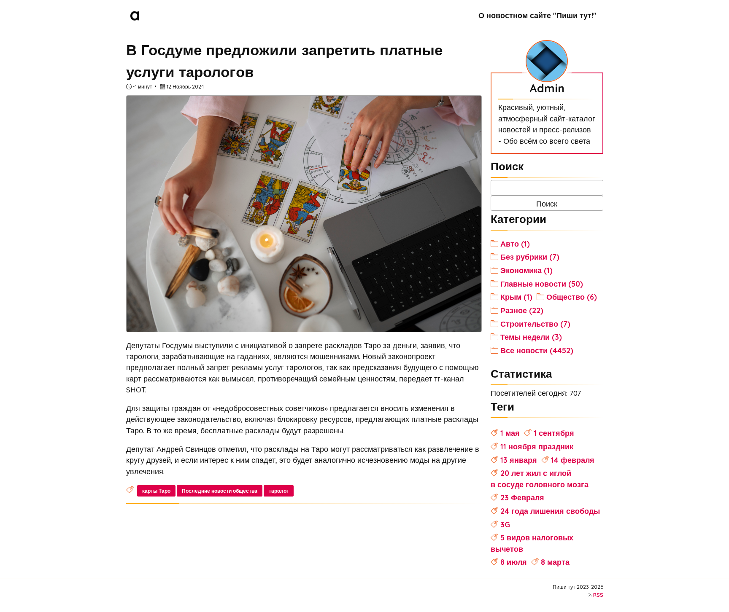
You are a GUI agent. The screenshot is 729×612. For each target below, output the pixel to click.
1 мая (510, 433)
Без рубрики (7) (529, 256)
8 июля (513, 561)
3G (505, 524)
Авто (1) (515, 243)
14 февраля (572, 459)
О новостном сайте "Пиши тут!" (537, 15)
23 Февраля (522, 497)
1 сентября (554, 433)
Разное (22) (521, 310)
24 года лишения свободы (550, 510)
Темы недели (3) (531, 336)
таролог (279, 491)
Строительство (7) (535, 323)
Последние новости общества (219, 491)
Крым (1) (516, 296)
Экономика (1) (526, 270)
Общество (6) (571, 296)
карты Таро (156, 491)
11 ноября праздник (536, 446)
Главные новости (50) (541, 283)
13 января (518, 459)
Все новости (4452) (536, 350)
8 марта (555, 561)
